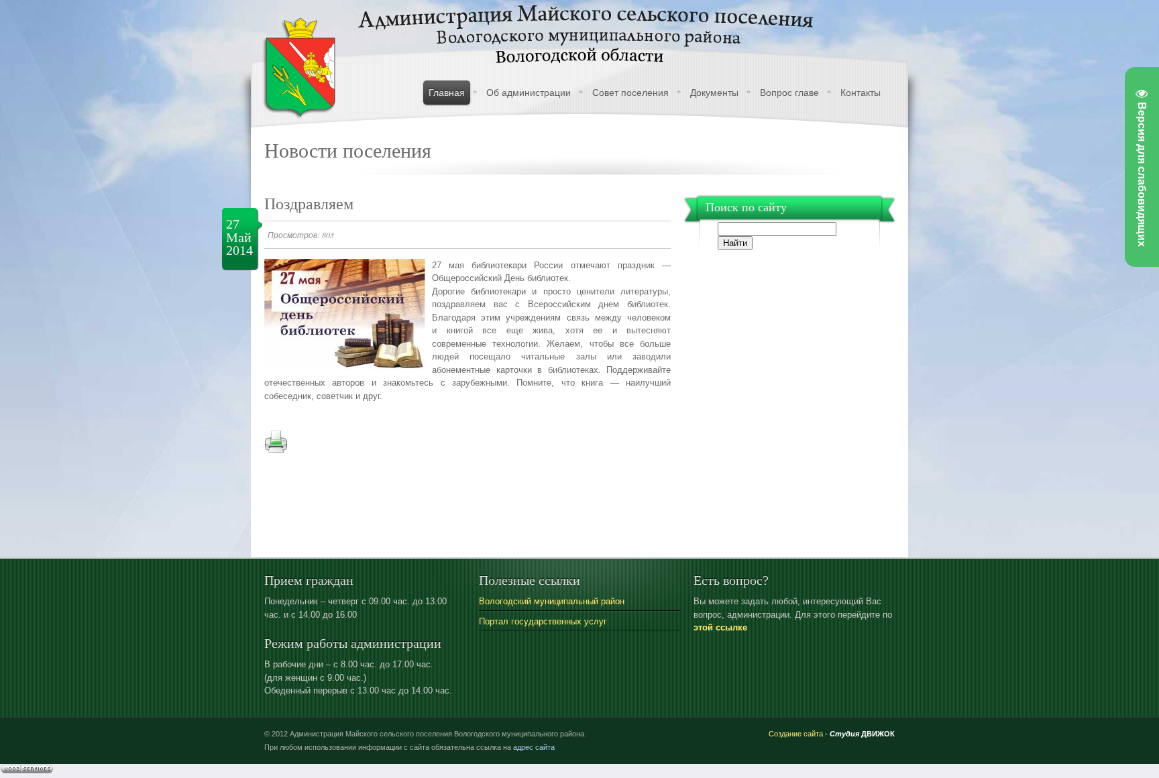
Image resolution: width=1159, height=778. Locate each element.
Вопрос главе (789, 92)
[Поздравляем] (344, 367)
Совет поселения (630, 92)
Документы (714, 92)
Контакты (860, 92)
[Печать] (276, 450)
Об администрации (528, 92)
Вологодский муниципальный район (551, 601)
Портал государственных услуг (543, 621)
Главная (447, 92)
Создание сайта (796, 734)
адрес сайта (534, 747)
